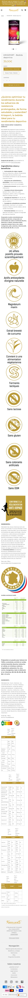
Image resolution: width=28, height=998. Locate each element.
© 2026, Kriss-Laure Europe (14, 994)
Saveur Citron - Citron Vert (12, 69)
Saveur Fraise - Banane (11, 73)
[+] (9, 80)
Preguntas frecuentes (14, 957)
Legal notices (14, 971)
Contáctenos (14, 969)
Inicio (2, 15)
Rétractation (14, 977)
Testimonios (14, 953)
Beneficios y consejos (14, 951)
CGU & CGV (14, 975)
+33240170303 (14, 934)
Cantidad (6, 77)
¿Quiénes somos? (14, 967)
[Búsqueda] (22, 10)
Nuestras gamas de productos (14, 949)
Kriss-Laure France (14, 938)
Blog (14, 955)
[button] (11, 49)
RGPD (14, 973)
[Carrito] (25, 10)
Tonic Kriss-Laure (15, 162)
